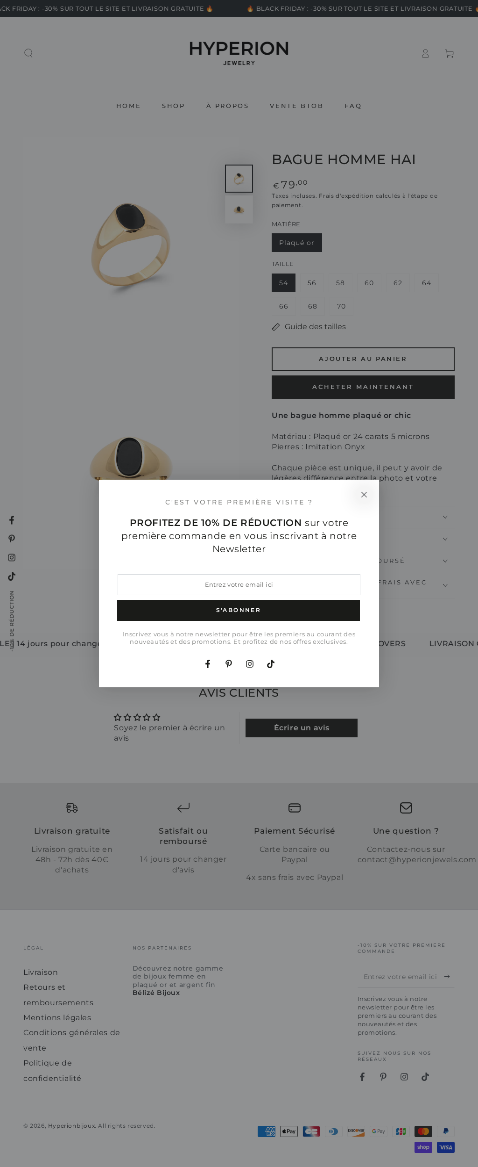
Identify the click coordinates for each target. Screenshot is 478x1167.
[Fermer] (364, 494)
